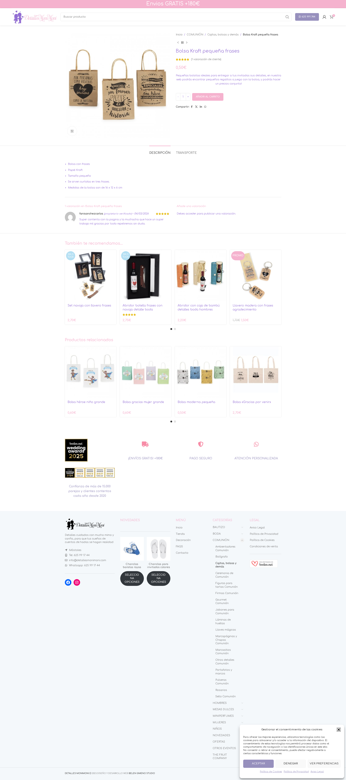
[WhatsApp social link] (205, 106)
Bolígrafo (221, 556)
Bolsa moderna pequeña (196, 402)
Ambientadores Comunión (225, 548)
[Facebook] (68, 582)
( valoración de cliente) (206, 59)
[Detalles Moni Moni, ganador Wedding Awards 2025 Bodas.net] (76, 450)
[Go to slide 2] (175, 329)
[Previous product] (178, 42)
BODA (217, 533)
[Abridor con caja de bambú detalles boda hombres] (200, 275)
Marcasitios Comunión (223, 652)
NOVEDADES (221, 735)
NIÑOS (217, 728)
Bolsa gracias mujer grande (143, 402)
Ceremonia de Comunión (224, 575)
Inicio (179, 34)
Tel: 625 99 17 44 (79, 555)
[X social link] (196, 106)
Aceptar (258, 763)
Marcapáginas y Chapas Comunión (226, 640)
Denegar (291, 763)
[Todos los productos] (182, 42)
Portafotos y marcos (223, 672)
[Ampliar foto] (72, 131)
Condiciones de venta (264, 546)
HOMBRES (220, 703)
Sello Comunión (225, 696)
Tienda (180, 534)
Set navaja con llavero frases (89, 305)
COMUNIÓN (195, 34)
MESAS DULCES (223, 709)
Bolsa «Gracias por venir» (252, 402)
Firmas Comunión (226, 593)
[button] (339, 729)
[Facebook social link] (192, 106)
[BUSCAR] (287, 17)
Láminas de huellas (223, 621)
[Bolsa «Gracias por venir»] (255, 372)
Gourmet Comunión (222, 601)
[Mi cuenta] (324, 17)
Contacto (182, 553)
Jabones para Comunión (224, 611)
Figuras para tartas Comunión (226, 585)
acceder (191, 213)
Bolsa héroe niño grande (86, 402)
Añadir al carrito (208, 96)
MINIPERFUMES (223, 716)
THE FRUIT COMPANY (220, 756)
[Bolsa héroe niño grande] (90, 372)
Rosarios (221, 690)
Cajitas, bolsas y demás (223, 34)
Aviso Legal (317, 771)
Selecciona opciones (132, 578)
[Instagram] (77, 582)
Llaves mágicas (225, 629)
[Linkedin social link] (201, 106)
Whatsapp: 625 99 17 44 (84, 565)
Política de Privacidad (296, 771)
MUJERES (219, 722)
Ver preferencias (324, 763)
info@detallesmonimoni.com (87, 560)
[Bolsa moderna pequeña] (200, 372)
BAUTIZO (219, 527)
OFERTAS (219, 741)
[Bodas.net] (264, 563)
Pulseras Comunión (222, 682)
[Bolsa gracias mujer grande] (145, 372)
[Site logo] (34, 16)
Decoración (183, 540)
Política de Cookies (271, 771)
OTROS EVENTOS (224, 748)
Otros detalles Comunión (224, 662)
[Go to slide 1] (171, 329)
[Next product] (187, 42)
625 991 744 (308, 16)
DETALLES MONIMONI (77, 773)
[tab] (160, 151)
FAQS (179, 546)
